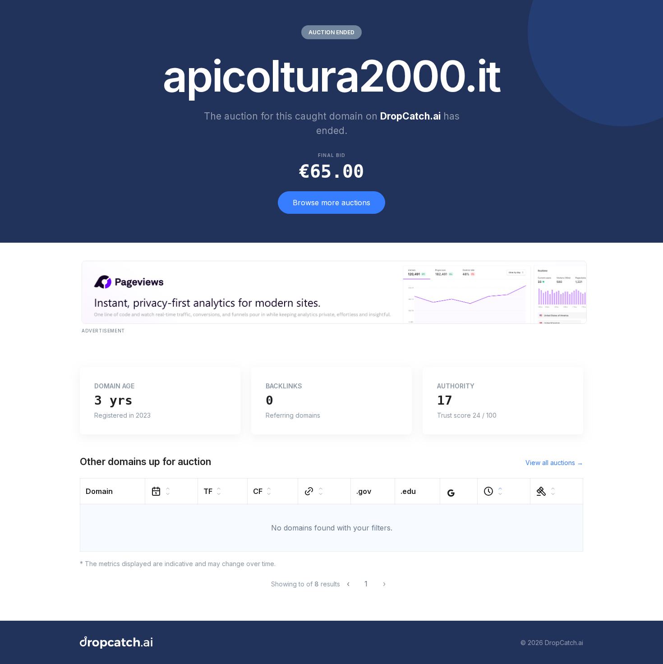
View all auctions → (554, 462)
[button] (112, 491)
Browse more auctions (331, 202)
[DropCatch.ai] (116, 642)
